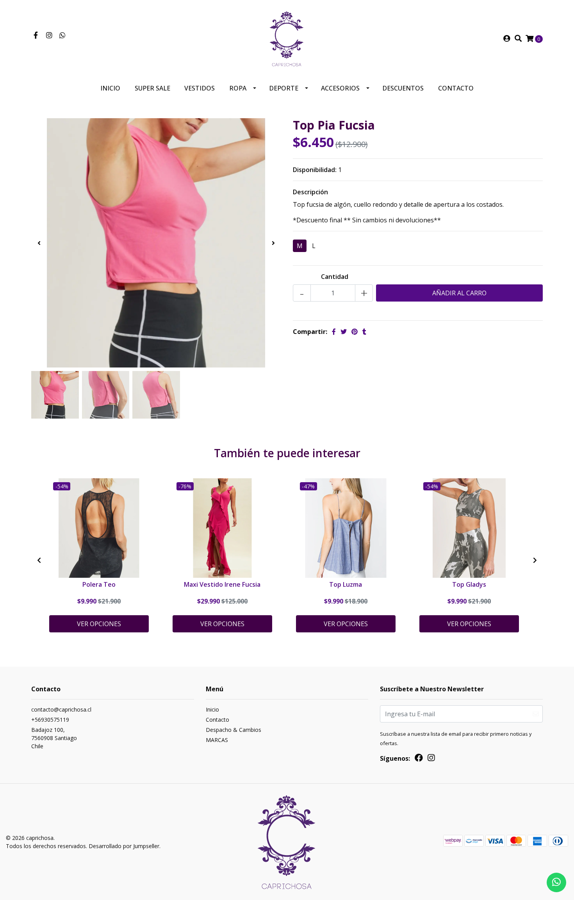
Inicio (110, 88)
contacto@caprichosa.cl (61, 709)
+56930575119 (50, 719)
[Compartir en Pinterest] (354, 331)
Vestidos (199, 88)
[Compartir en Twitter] (343, 331)
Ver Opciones (99, 624)
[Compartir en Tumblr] (364, 331)
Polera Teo (99, 584)
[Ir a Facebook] (35, 35)
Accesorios (340, 88)
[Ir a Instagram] (49, 35)
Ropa (237, 88)
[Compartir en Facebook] (334, 331)
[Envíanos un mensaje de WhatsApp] (556, 882)
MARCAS (217, 740)
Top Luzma (345, 584)
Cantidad (334, 276)
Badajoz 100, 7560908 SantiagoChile (54, 738)
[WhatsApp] (62, 35)
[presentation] (39, 243)
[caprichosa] (287, 38)
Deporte (283, 88)
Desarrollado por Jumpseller (124, 846)
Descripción (310, 192)
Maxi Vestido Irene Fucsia (222, 584)
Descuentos (403, 88)
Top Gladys (469, 584)
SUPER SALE (152, 88)
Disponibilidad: (315, 169)
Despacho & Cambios (233, 729)
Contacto (456, 88)
